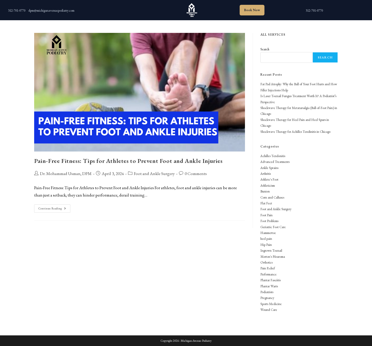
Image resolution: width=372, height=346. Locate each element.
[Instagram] (118, 8)
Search (264, 49)
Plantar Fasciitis (270, 280)
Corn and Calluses (272, 197)
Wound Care (268, 310)
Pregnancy (267, 298)
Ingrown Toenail (271, 250)
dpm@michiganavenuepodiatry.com (51, 10)
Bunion (265, 191)
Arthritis (265, 173)
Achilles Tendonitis (272, 156)
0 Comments (196, 173)
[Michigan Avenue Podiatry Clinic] (191, 10)
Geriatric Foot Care (273, 227)
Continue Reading (54, 209)
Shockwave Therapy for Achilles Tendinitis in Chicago (295, 131)
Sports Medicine (271, 304)
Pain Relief (267, 268)
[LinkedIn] (129, 8)
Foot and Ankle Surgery (154, 173)
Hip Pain (266, 245)
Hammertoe (268, 233)
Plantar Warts (269, 286)
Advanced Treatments (275, 162)
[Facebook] (139, 8)
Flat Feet (266, 203)
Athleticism (267, 185)
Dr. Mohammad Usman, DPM (66, 173)
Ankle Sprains (269, 168)
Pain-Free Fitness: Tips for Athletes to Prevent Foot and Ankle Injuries (128, 161)
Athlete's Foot (269, 179)
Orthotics (266, 262)
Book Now (252, 10)
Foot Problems (269, 221)
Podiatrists (266, 292)
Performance (268, 274)
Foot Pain (266, 215)
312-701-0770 (16, 10)
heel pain (266, 238)
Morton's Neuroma (272, 256)
